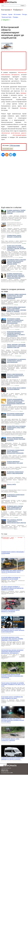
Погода (24, 14)
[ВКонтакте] (3, 154)
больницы (23, 108)
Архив (10, 14)
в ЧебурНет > (5, 20)
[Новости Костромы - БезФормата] (8, 2)
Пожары (15, 17)
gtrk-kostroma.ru (7, 50)
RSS (12, 772)
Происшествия (6, 17)
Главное (4, 14)
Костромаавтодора (19, 135)
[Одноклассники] (7, 154)
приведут (23, 93)
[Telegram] (10, 154)
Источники (17, 14)
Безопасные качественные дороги (14, 133)
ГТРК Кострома (14, 145)
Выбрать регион (4, 770)
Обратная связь (4, 769)
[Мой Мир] (14, 154)
